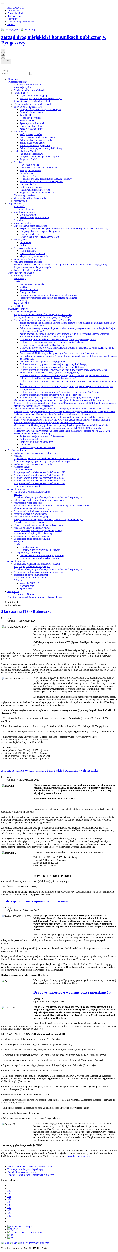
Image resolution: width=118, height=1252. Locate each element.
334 (9, 1204)
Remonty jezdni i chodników (28, 270)
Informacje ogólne (22, 87)
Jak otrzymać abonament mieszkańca (31, 536)
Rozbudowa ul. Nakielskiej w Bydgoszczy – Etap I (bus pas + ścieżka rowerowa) (59, 353)
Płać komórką (20, 300)
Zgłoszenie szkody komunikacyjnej (31, 516)
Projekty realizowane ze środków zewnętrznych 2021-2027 (42, 320)
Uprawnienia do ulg (29, 165)
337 (9, 1213)
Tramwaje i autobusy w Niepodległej (25, 1169)
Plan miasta (19, 220)
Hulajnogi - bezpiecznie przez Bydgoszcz (40, 231)
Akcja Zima (13, 591)
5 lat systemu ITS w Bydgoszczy (26, 611)
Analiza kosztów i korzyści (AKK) (30, 90)
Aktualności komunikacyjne (27, 84)
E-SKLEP (19, 306)
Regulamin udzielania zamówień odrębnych (35, 464)
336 (9, 1210)
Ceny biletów (13, 19)
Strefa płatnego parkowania (20, 21)
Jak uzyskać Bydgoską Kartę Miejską (32, 491)
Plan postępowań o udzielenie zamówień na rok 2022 (39, 472)
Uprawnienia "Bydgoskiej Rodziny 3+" (39, 167)
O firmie (18, 580)
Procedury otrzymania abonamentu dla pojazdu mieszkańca (48, 297)
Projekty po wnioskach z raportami (36, 442)
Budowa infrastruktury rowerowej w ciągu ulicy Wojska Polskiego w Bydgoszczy (59, 392)
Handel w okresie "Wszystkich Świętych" (40, 550)
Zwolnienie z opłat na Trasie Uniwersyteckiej (42, 181)
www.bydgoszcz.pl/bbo (78, 1156)
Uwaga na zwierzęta (29, 234)
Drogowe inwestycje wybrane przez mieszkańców (72, 992)
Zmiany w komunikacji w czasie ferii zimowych (30, 1175)
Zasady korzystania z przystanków (30, 514)
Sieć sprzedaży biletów (31, 134)
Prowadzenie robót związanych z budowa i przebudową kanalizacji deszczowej (52, 505)
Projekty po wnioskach (31, 439)
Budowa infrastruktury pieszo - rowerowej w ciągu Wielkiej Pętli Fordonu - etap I (59, 397)
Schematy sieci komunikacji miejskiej (32, 101)
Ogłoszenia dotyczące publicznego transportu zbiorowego (42, 461)
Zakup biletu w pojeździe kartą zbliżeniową (41, 148)
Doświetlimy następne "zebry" (22, 1172)
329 (9, 1191)
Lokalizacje (25, 242)
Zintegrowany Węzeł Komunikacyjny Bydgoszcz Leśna (34, 597)
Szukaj (4, 70)
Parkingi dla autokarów (25, 248)
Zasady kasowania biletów (32, 129)
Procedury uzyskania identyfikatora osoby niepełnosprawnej (49, 295)
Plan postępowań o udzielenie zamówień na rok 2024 (39, 478)
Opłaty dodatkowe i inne (32, 126)
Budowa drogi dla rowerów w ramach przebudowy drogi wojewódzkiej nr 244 (58, 339)
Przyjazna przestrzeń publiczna (28, 261)
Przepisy (18, 162)
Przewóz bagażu (28, 173)
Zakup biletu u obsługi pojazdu (35, 145)
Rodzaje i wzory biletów (31, 117)
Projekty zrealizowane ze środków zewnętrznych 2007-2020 (43, 314)
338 (9, 1215)
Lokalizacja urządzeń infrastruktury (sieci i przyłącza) (39, 500)
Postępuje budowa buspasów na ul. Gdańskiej (37, 901)
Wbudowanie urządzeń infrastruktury (32, 508)
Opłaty (17, 281)
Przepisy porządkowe (30, 170)
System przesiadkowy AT (32, 123)
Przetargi (18, 455)
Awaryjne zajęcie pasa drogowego (30, 522)
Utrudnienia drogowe (24, 209)
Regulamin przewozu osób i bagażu (37, 192)
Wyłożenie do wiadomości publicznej (32, 433)
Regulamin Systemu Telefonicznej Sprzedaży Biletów (46, 178)
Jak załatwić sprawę (17, 489)
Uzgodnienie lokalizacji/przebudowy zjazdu (41, 558)
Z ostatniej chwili (15, 13)
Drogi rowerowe (28, 214)
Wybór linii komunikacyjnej (33, 95)
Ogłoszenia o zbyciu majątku (28, 486)
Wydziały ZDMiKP (29, 583)
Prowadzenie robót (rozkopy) (28, 502)
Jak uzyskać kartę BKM (31, 153)
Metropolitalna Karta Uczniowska (30, 198)
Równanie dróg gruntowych (27, 259)
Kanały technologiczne (25, 311)
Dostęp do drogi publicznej (27, 552)
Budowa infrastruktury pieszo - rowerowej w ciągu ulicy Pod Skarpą (53, 364)
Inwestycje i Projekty (17, 309)
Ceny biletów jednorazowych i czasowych (40, 109)
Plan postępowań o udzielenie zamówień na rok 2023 (39, 475)
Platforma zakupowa (23, 466)
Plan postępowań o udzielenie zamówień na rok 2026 (39, 483)
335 (9, 1207)
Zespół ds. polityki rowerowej (34, 217)
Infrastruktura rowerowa (25, 212)
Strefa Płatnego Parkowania (20, 273)
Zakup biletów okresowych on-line (37, 140)
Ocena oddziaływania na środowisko (37, 447)
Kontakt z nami (27, 586)
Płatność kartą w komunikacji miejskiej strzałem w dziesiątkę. (50, 770)
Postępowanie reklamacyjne (33, 187)
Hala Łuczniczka (28, 250)
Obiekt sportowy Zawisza (32, 253)
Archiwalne (25, 444)
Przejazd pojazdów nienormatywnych (32, 527)
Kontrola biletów (28, 184)
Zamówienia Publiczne (18, 450)
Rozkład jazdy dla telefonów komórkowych (41, 98)
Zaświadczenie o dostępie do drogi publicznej (42, 555)
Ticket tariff (25, 115)
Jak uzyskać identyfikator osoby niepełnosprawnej (38, 530)
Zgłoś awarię (26, 588)
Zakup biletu (20, 131)
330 (9, 1193)
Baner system (20, 239)
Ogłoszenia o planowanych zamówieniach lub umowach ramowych (46, 458)
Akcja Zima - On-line (24, 594)
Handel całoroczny (29, 547)
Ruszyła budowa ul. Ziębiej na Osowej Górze (29, 1166)
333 (9, 1202)
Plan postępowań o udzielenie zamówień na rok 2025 (39, 480)
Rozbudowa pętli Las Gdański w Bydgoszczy (42, 345)
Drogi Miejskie (14, 203)
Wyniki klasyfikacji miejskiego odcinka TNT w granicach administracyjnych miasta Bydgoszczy (60, 264)
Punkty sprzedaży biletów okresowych (38, 137)
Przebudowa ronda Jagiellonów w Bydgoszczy (42, 361)
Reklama (18, 494)
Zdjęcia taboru (21, 201)
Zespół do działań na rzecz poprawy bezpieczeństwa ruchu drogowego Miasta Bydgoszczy (64, 228)
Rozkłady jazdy (15, 16)
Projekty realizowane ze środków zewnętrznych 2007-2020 (42, 317)
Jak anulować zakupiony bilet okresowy (33, 533)
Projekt (23, 245)
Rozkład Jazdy (21, 93)
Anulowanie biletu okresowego (35, 189)
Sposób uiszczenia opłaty (32, 284)
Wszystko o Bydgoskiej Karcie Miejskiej (39, 156)
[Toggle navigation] (2, 3)
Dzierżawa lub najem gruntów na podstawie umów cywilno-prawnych (48, 497)
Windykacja (19, 541)
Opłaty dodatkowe (29, 292)
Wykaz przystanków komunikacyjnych (32, 104)
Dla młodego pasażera (24, 195)
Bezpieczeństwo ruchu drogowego (30, 225)
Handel (17, 544)
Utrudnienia (13, 10)
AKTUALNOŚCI (16, 7)
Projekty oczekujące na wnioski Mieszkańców (42, 436)
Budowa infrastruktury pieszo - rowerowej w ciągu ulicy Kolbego (52, 367)
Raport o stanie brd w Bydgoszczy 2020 (39, 237)
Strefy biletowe (27, 120)
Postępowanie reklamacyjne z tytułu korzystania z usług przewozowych (48, 519)
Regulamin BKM (28, 159)
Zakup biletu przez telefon (32, 142)
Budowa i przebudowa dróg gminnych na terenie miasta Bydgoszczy (53, 342)
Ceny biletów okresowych (32, 112)
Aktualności (13, 79)
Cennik (23, 286)
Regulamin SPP (21, 303)
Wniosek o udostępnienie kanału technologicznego (38, 525)
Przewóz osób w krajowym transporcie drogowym (38, 511)
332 (9, 1199)
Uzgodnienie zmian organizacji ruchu (32, 538)
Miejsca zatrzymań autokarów (34, 256)
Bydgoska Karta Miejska (26, 151)
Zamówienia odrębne (24, 469)
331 (9, 1196)
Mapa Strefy (20, 278)
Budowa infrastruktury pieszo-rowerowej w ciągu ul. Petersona (50, 394)
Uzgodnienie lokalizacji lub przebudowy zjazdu (37, 563)
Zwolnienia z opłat (29, 289)
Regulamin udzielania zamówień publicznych (36, 453)
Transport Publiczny (17, 81)
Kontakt (11, 24)
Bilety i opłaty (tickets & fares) (28, 106)
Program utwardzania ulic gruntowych (32, 267)
